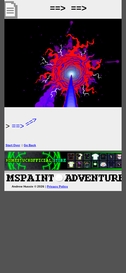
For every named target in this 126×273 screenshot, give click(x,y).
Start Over (13, 145)
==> (18, 126)
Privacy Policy (57, 186)
